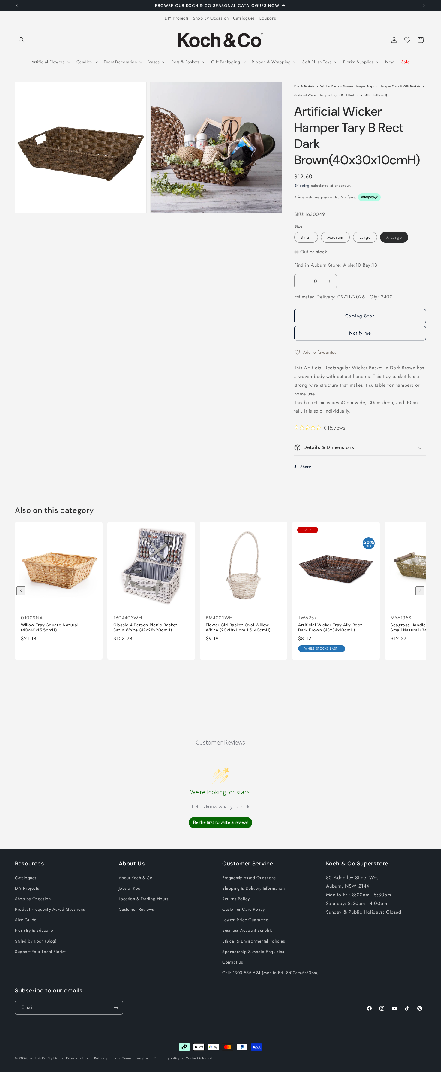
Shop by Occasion (33, 899)
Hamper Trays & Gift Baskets (400, 86)
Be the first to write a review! (220, 822)
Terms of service (135, 1058)
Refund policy (105, 1058)
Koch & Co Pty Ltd (44, 1058)
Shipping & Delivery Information (253, 888)
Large (365, 237)
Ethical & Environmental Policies (253, 941)
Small (306, 237)
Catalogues (244, 18)
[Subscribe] (116, 1008)
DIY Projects (177, 18)
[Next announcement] (423, 5)
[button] (21, 40)
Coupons (267, 18)
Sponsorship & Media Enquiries (253, 952)
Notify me (360, 333)
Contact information (202, 1058)
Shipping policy (167, 1058)
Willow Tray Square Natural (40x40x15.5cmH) (49, 627)
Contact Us (232, 962)
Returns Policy (236, 899)
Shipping (302, 185)
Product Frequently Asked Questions (50, 909)
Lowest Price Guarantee (245, 920)
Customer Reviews (136, 909)
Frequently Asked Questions (249, 878)
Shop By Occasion (211, 18)
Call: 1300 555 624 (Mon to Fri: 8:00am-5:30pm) (270, 973)
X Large (397, 238)
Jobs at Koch (131, 888)
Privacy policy (77, 1058)
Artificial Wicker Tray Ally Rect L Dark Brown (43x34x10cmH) (332, 627)
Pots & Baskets (304, 86)
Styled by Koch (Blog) (36, 941)
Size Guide (26, 920)
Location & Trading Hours (144, 899)
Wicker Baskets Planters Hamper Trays (347, 86)
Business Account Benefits (247, 930)
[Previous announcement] (17, 5)
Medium (335, 237)
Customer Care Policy (243, 909)
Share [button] (305, 467)
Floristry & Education (35, 930)
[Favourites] (407, 40)
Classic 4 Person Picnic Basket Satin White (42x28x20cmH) (145, 627)
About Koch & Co (136, 878)
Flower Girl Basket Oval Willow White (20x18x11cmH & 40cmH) (238, 627)
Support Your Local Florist (40, 952)
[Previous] (21, 590)
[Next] (420, 590)
